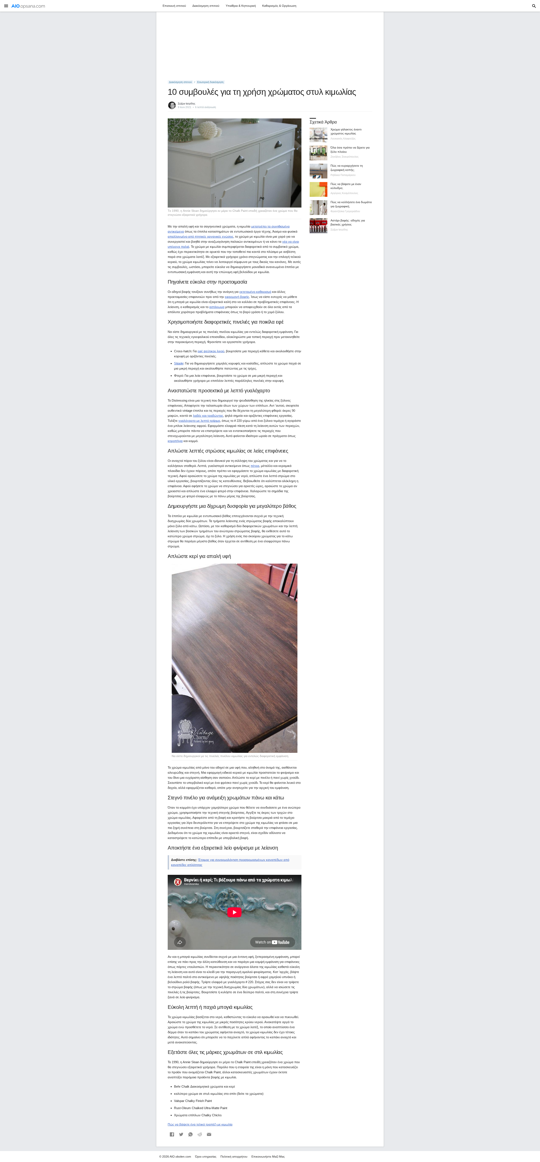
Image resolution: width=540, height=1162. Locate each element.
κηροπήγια (175, 441)
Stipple (178, 363)
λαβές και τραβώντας (208, 415)
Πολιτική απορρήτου (233, 1156)
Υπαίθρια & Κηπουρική (241, 5)
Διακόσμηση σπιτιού (205, 5)
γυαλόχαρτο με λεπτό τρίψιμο (199, 420)
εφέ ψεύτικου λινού (211, 351)
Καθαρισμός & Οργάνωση (279, 5)
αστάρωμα (216, 307)
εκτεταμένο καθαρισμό (255, 292)
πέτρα (255, 466)
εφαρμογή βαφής (237, 297)
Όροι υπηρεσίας (205, 1156)
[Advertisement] (270, 46)
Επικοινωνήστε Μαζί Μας (268, 1156)
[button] (172, 1134)
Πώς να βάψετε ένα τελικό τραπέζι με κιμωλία (200, 1124)
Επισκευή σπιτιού (174, 5)
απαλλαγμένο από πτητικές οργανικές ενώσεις (200, 236)
